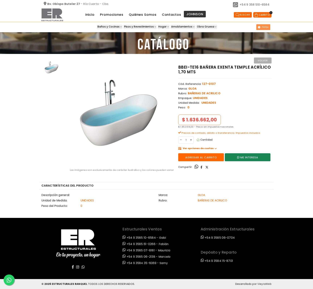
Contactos (171, 14)
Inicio (90, 14)
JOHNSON (194, 14)
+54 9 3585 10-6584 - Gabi (146, 238)
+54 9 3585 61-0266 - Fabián (147, 244)
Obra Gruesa (206, 26)
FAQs (265, 27)
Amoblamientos (182, 26)
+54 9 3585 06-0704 (219, 238)
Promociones (111, 14)
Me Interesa (249, 157)
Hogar (162, 26)
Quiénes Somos (142, 14)
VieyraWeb (264, 284)
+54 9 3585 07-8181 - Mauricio (148, 250)
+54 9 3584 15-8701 (218, 261)
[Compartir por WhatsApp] (196, 167)
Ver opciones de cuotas (198, 148)
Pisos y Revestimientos (139, 26)
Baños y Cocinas (108, 26)
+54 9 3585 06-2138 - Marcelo (148, 257)
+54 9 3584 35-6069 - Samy (147, 263)
